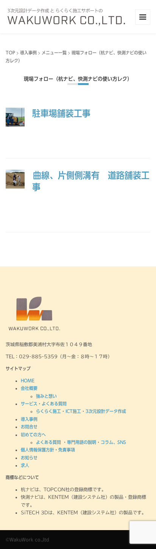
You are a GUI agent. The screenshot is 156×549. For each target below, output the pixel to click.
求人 (25, 465)
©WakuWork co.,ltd (27, 539)
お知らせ (29, 457)
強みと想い (46, 396)
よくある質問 (49, 442)
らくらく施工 (48, 411)
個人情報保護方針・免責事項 (48, 449)
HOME (27, 380)
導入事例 (28, 52)
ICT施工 (73, 411)
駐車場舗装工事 (61, 113)
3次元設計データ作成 (106, 411)
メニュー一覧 (54, 52)
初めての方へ (33, 434)
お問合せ (29, 426)
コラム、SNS (113, 442)
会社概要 (29, 388)
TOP (10, 52)
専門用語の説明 (81, 442)
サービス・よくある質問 (44, 403)
